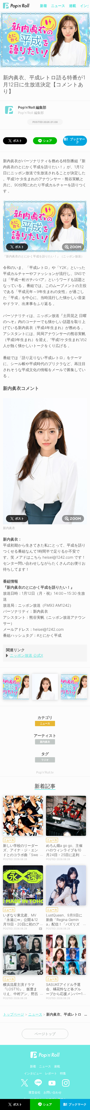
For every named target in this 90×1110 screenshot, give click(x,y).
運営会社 (34, 1092)
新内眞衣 (45, 741)
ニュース (58, 6)
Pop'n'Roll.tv (45, 772)
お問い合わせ (53, 1092)
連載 (72, 6)
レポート (51, 1073)
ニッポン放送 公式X (26, 655)
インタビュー (33, 1073)
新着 (43, 6)
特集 (63, 1073)
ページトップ (45, 1034)
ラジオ (45, 759)
